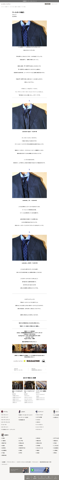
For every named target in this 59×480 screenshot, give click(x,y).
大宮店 (20, 438)
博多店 (55, 452)
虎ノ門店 (21, 440)
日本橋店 (38, 445)
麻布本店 (38, 438)
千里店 (3, 452)
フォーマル (4, 424)
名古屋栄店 (56, 448)
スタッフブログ (40, 414)
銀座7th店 (4, 443)
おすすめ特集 (39, 417)
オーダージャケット (6, 419)
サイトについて (35, 462)
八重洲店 (4, 440)
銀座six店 (56, 440)
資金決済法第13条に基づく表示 (45, 462)
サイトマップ (4, 464)
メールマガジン (40, 424)
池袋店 (3, 445)
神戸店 (20, 452)
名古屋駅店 (4, 450)
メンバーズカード (40, 427)
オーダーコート (5, 427)
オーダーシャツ (5, 417)
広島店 (38, 452)
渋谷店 (55, 443)
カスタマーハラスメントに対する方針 (24, 462)
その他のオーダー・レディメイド (8, 429)
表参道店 (21, 445)
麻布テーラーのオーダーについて (25, 415)
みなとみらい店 (40, 448)
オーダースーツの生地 (23, 417)
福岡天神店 (4, 455)
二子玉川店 (56, 445)
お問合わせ (56, 417)
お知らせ (38, 422)
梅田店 (38, 450)
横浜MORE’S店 (22, 448)
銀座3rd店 (39, 440)
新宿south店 (39, 443)
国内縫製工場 (22, 419)
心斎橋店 (55, 450)
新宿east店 (21, 443)
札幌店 (3, 438)
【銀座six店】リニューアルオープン (29, 1)
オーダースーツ (5, 414)
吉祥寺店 (4, 448)
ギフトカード (39, 429)
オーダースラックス (6, 422)
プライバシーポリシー (11, 462)
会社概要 (3, 462)
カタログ (38, 419)
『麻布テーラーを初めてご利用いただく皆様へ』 (29, 326)
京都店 (20, 450)
